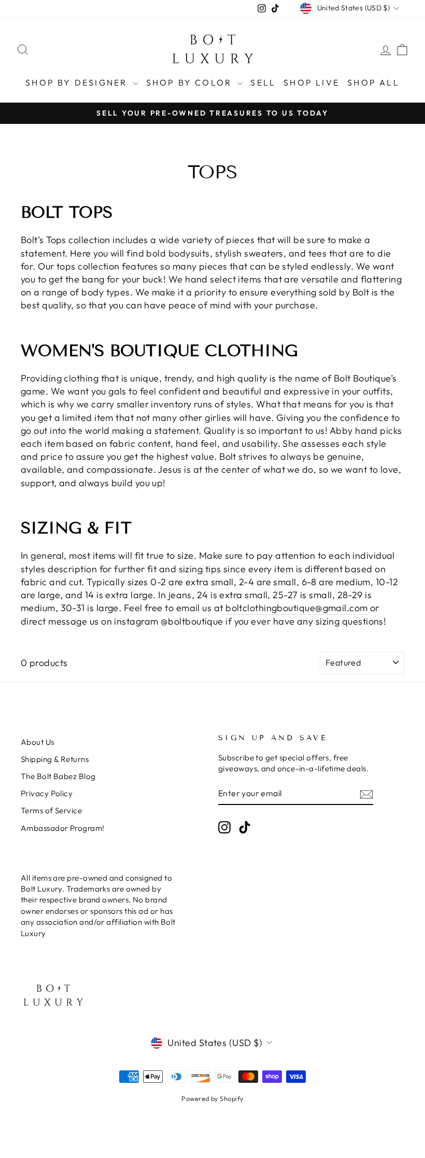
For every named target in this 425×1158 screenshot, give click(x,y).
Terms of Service (51, 810)
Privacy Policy (47, 793)
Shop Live (311, 82)
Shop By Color (190, 82)
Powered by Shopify (212, 1098)
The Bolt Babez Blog (58, 776)
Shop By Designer (77, 82)
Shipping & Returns (55, 759)
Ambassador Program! (63, 828)
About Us (37, 742)
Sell (263, 82)
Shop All (373, 82)
